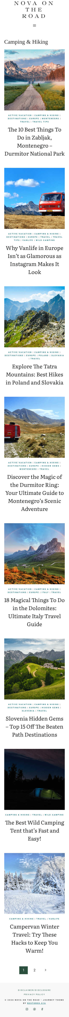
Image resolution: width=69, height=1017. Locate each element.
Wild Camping (45, 240)
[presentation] (34, 79)
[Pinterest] (34, 1009)
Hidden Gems (50, 466)
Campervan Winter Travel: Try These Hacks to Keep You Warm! (34, 938)
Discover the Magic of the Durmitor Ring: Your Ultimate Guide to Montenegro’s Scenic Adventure (34, 493)
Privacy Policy (34, 994)
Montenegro (50, 119)
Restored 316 (36, 1003)
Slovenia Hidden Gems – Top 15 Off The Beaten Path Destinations (34, 726)
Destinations (17, 119)
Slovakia (57, 355)
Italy (45, 592)
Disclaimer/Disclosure (34, 990)
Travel (25, 122)
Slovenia (28, 711)
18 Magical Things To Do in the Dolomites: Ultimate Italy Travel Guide (34, 612)
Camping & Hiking (46, 115)
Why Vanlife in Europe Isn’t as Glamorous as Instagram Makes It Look (34, 260)
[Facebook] (42, 1009)
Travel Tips (41, 122)
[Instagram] (27, 1009)
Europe (34, 119)
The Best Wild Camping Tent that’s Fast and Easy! (34, 830)
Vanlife (27, 240)
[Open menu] (34, 25)
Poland (44, 355)
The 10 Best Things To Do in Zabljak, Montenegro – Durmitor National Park (34, 141)
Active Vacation (20, 115)
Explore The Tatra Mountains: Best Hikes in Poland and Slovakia (34, 374)
